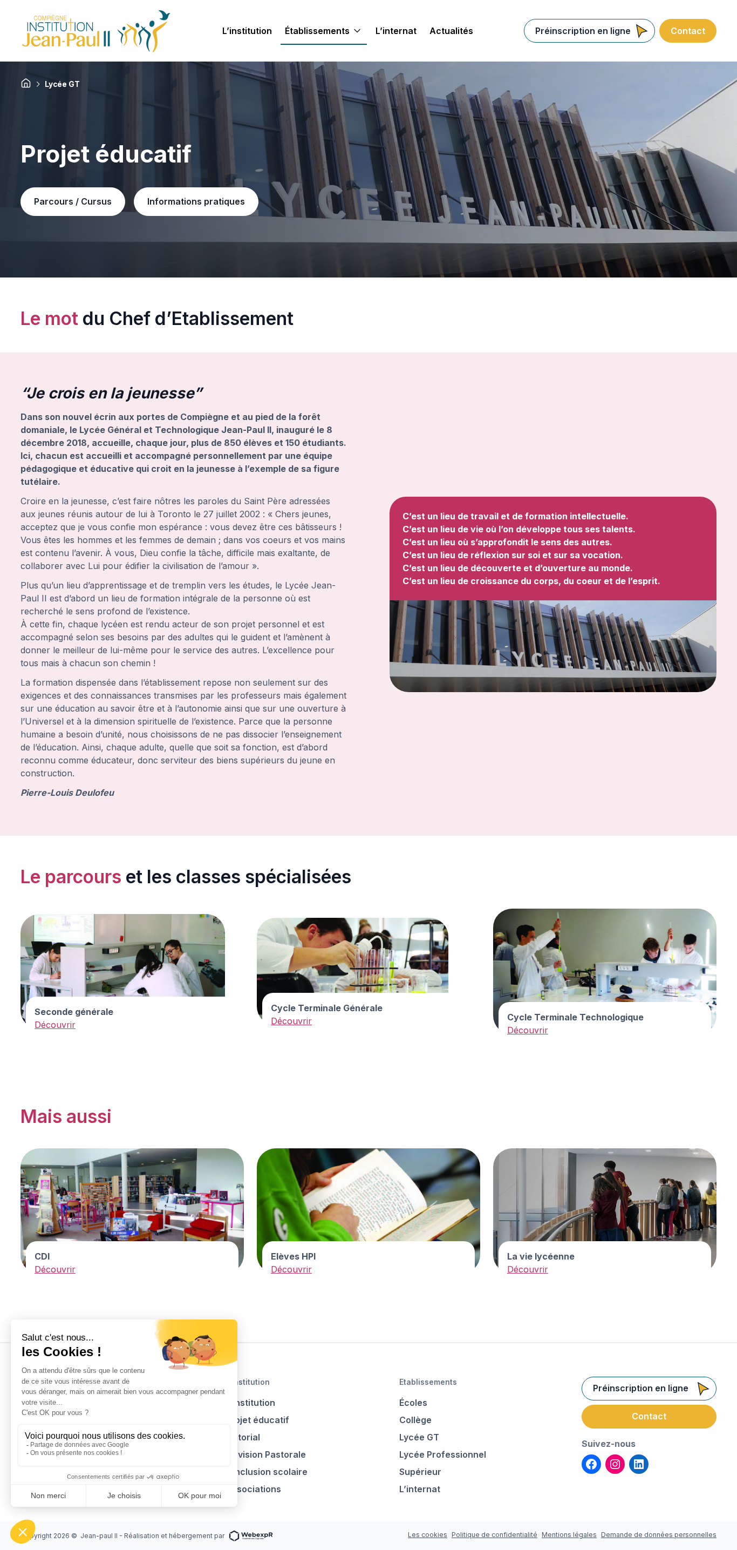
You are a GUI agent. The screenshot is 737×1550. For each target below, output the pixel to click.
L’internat (419, 1489)
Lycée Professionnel (442, 1454)
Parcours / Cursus (73, 201)
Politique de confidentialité (494, 1535)
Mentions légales (569, 1535)
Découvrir (55, 1024)
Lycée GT (419, 1437)
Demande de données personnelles (658, 1535)
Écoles (413, 1402)
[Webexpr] (251, 1535)
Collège (415, 1419)
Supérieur (420, 1471)
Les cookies (427, 1535)
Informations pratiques (196, 201)
